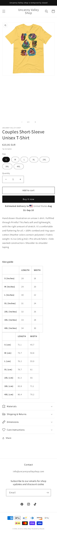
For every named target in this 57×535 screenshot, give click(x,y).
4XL (19, 166)
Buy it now (28, 199)
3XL (7, 166)
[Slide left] (22, 122)
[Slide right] (35, 122)
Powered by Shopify (38, 528)
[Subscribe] (47, 492)
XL (34, 159)
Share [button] (8, 438)
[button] (3, 11)
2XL (44, 159)
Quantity (6, 173)
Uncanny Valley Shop (24, 528)
